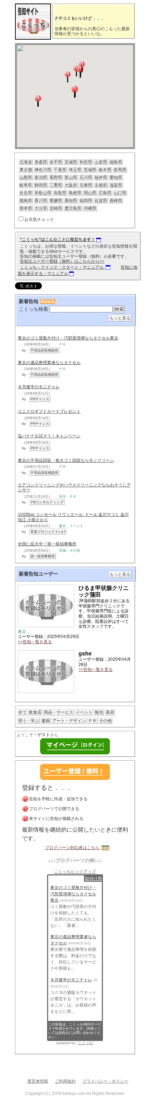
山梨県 (26, 177)
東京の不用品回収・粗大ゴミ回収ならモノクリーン (66, 460)
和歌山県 (43, 192)
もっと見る (120, 318)
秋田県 (86, 162)
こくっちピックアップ (75, 871)
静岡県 (41, 185)
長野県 (56, 177)
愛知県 (116, 177)
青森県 (41, 162)
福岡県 (86, 200)
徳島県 (26, 200)
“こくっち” (85, 1043)
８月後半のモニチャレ (39, 386)
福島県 (116, 162)
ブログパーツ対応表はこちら (72, 847)
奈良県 (26, 192)
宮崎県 (56, 208)
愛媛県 (56, 200)
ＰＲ (92, 720)
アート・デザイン (69, 720)
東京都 (26, 169)
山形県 (101, 162)
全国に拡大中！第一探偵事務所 (47, 544)
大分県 (41, 208)
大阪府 (71, 185)
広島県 (105, 192)
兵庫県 (86, 185)
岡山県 (90, 192)
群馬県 (120, 169)
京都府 (101, 185)
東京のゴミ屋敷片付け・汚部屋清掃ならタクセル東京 (68, 338)
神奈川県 (43, 169)
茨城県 (90, 169)
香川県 (41, 200)
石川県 (86, 177)
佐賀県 (101, 200)
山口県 (120, 192)
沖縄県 (90, 208)
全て (22, 712)
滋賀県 (116, 185)
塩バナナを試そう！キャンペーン (49, 435)
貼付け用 (93, 878)
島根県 (75, 192)
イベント (84, 712)
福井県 (101, 177)
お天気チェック (39, 219)
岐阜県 (26, 185)
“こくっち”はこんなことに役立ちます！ (57, 239)
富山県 (71, 177)
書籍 (46, 720)
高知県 (71, 200)
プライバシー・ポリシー (105, 1081)
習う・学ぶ (28, 720)
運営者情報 (37, 1081)
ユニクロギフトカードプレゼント (49, 411)
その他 (105, 720)
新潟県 (41, 177)
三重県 (56, 185)
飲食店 (35, 712)
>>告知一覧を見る (35, 641)
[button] (75, 91)
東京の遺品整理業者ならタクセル (49, 362)
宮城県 (71, 162)
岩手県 (56, 162)
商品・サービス (58, 712)
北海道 (26, 162)
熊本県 (26, 208)
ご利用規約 (65, 1081)
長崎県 (116, 200)
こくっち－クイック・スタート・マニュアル (62, 267)
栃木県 (105, 169)
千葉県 (60, 169)
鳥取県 (60, 192)
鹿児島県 (73, 208)
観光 (99, 712)
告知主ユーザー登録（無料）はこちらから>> (62, 261)
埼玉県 (75, 169)
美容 (110, 712)
